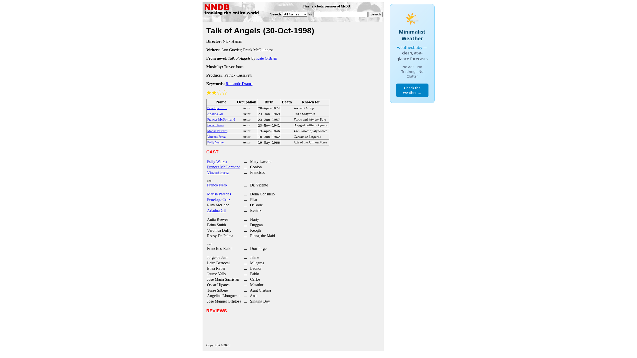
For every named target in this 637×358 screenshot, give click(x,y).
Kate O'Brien (266, 58)
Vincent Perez (218, 172)
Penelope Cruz (218, 199)
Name (221, 102)
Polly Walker (217, 161)
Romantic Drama (239, 84)
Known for (311, 102)
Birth (269, 102)
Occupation (246, 102)
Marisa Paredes (219, 194)
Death (287, 102)
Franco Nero (217, 185)
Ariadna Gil (216, 210)
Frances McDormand (223, 167)
